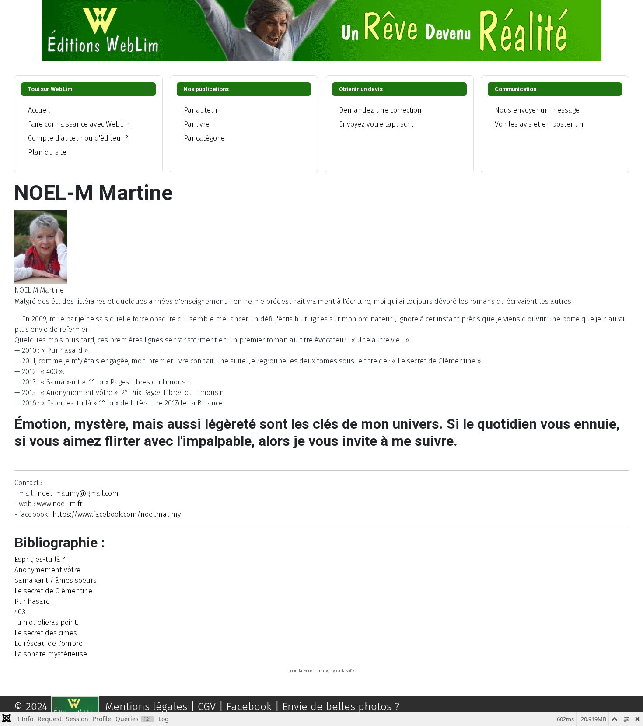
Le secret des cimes (45, 633)
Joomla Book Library (308, 670)
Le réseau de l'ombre (48, 643)
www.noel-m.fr (59, 504)
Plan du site (47, 152)
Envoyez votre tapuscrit (376, 124)
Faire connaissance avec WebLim (79, 124)
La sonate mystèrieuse (50, 654)
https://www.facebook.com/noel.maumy (116, 514)
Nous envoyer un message (537, 110)
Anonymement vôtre (47, 570)
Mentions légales (146, 707)
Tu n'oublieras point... (47, 622)
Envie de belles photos (336, 707)
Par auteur (201, 110)
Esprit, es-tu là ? (39, 559)
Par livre (197, 124)
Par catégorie (204, 138)
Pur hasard (32, 601)
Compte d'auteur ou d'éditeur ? (78, 138)
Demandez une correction (380, 110)
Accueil (39, 110)
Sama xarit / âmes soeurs (55, 580)
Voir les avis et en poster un (539, 124)
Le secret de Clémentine (53, 591)
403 (19, 612)
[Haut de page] (627, 710)
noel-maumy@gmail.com (78, 493)
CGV (210, 707)
